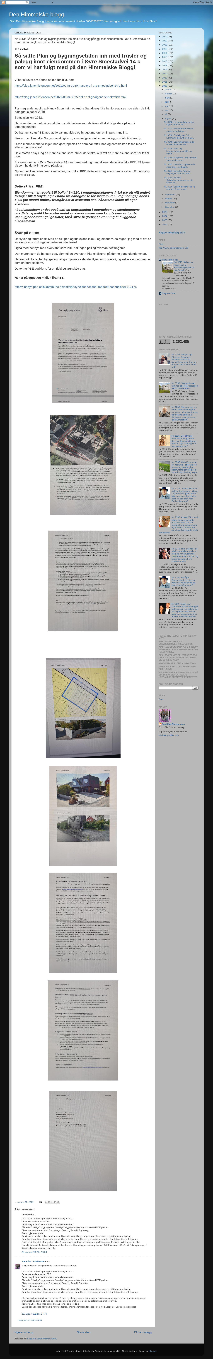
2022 (165, 86)
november (170, 203)
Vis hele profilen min (169, 735)
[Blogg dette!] (49, 1202)
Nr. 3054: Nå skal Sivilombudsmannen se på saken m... (178, 180)
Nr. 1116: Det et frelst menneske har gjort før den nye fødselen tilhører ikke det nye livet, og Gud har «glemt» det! (184, 441)
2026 (165, 224)
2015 (165, 57)
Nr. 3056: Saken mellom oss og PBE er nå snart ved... (179, 188)
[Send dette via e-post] (46, 1202)
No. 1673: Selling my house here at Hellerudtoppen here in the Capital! (184, 266)
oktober (169, 198)
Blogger (152, 1351)
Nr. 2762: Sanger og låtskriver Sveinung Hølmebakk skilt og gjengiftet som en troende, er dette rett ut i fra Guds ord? (184, 360)
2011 (164, 41)
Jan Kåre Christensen (33, 1261)
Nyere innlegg (24, 1332)
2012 (165, 45)
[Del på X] (52, 1202)
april (167, 102)
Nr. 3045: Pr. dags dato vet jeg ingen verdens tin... (179, 123)
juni (167, 110)
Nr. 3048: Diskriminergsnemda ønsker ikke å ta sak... (179, 143)
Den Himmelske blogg (36, 14)
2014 (165, 53)
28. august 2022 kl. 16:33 (34, 1252)
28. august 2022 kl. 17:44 (34, 1314)
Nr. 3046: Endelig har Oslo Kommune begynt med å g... (179, 136)
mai (167, 106)
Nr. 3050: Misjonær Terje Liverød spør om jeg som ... (180, 159)
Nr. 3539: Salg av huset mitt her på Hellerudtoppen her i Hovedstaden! (185, 386)
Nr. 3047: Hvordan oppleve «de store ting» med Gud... (179, 165)
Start (161, 244)
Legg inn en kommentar (30, 1320)
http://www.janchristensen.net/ (173, 248)
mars (167, 98)
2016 (165, 61)
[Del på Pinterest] (58, 1202)
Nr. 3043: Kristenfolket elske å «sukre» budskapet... (179, 129)
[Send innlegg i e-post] (40, 1202)
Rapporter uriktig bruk (172, 232)
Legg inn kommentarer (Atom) (42, 1339)
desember (170, 207)
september (170, 194)
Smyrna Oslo (169, 293)
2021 (165, 82)
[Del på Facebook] (55, 1202)
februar (168, 94)
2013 (165, 49)
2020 (165, 78)
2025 (165, 220)
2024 (165, 216)
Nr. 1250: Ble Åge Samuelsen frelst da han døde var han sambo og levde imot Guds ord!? (184, 581)
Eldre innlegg (143, 1332)
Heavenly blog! (170, 260)
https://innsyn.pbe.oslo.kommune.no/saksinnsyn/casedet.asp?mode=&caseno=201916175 (76, 287)
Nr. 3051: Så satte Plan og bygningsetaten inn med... (178, 172)
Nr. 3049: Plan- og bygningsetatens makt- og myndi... (178, 151)
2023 (165, 212)
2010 (165, 36)
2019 (165, 74)
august (168, 118)
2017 (165, 65)
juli (166, 114)
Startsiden (83, 1332)
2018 (165, 69)
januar (168, 89)
